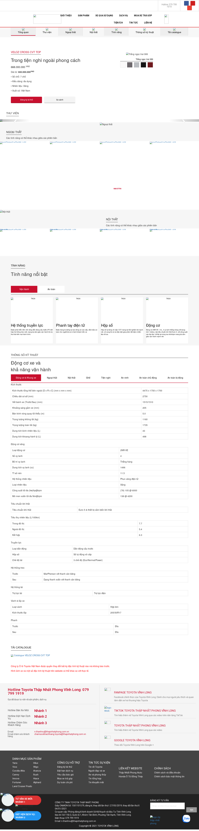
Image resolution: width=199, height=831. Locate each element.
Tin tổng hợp (94, 778)
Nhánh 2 (40, 716)
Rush (35, 774)
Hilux (35, 763)
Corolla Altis (18, 770)
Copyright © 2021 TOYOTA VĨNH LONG (99, 825)
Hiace (36, 778)
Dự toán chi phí (64, 782)
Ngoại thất (52, 377)
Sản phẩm (83, 15)
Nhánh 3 (40, 723)
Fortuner (16, 782)
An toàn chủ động (148, 377)
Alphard (37, 782)
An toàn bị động (175, 377)
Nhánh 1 (40, 711)
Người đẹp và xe (96, 770)
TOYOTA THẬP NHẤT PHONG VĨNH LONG (140, 725)
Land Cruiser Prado (22, 786)
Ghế (88, 377)
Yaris (14, 763)
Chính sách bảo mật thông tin (169, 776)
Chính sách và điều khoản (167, 772)
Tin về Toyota (95, 766)
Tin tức (133, 22)
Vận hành (24, 289)
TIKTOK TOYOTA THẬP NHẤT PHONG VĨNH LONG (145, 710)
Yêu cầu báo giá (65, 774)
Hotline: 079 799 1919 (169, 5)
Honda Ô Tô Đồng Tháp (131, 776)
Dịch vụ (123, 15)
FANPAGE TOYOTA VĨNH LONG (133, 692)
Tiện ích (118, 22)
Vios (14, 766)
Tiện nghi (105, 377)
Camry (15, 774)
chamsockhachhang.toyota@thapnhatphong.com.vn (60, 734)
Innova (15, 778)
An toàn (51, 289)
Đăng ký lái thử (64, 766)
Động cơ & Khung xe (26, 377)
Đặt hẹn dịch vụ (65, 770)
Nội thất (71, 377)
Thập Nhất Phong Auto (130, 772)
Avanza (37, 770)
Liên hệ (148, 22)
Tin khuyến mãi (96, 782)
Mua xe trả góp (143, 15)
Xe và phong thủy (97, 774)
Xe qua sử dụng (104, 15)
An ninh (125, 377)
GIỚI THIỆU (66, 15)
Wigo (35, 766)
